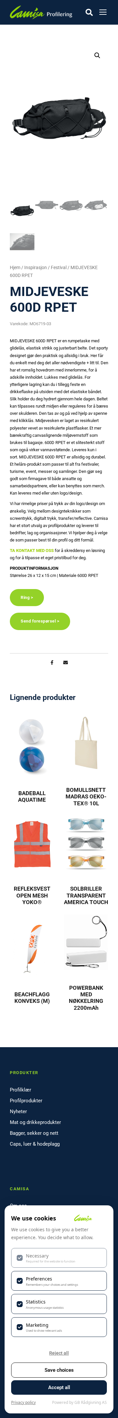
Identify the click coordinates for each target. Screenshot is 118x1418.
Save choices (59, 1370)
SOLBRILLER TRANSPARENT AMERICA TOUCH (86, 895)
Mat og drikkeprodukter (35, 1122)
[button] (97, 55)
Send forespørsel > (40, 621)
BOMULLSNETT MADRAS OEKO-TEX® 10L (86, 797)
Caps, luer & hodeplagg (35, 1144)
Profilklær (20, 1090)
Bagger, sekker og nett (34, 1133)
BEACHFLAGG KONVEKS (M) (32, 997)
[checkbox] (59, 1258)
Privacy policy (23, 1402)
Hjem (15, 267)
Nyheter (18, 1111)
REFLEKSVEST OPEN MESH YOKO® (32, 895)
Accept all (59, 1387)
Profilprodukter (26, 1101)
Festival (59, 267)
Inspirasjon (35, 267)
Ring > (27, 597)
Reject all (59, 1353)
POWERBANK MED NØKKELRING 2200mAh (86, 997)
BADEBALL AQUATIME (32, 796)
